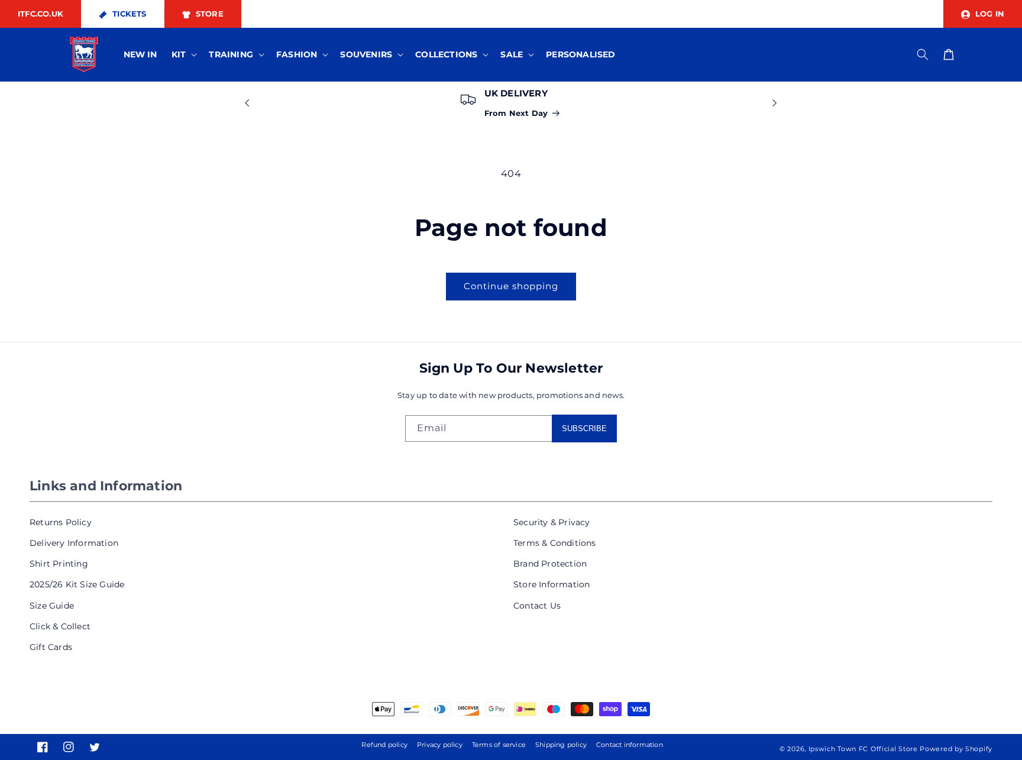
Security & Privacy (551, 522)
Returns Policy (61, 522)
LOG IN (988, 13)
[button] (183, 54)
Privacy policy (440, 744)
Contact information (629, 744)
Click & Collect (60, 626)
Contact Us (537, 605)
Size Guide (52, 605)
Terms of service (499, 744)
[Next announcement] (775, 103)
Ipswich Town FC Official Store (863, 749)
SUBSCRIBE (584, 428)
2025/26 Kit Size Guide (77, 584)
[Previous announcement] (247, 103)
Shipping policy (561, 744)
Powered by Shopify (956, 749)
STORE (208, 13)
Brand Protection (550, 563)
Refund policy (384, 744)
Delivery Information (74, 543)
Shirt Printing (59, 563)
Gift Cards (51, 647)
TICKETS (128, 13)
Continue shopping (511, 286)
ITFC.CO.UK (40, 13)
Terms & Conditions (554, 543)
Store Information (551, 584)
